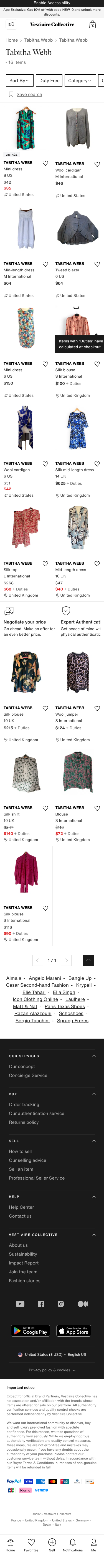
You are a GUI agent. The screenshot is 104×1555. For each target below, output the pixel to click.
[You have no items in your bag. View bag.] (93, 24)
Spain (47, 1525)
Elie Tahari (33, 992)
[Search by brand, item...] (11, 24)
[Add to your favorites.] (45, 163)
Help (14, 1197)
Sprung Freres (72, 1020)
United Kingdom (36, 1520)
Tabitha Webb (38, 40)
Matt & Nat (25, 1006)
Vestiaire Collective (33, 1235)
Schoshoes (71, 1013)
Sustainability (23, 1254)
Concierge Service (28, 1075)
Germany (82, 1520)
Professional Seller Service (37, 1178)
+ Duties (73, 383)
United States (62, 1520)
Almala (13, 978)
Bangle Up (80, 978)
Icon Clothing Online (35, 999)
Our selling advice (27, 1160)
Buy (13, 1094)
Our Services (24, 1056)
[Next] (66, 960)
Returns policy (24, 1122)
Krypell (84, 985)
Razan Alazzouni (33, 1013)
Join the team (23, 1271)
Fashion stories (24, 1280)
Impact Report (24, 1262)
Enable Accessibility (52, 3)
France (16, 1520)
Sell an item (21, 1169)
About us (18, 1245)
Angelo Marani (45, 978)
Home (12, 40)
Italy (58, 1525)
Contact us (20, 1216)
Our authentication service (36, 1113)
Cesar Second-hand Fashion (37, 985)
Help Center (21, 1207)
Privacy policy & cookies (49, 1370)
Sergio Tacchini (33, 1020)
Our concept (22, 1066)
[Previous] (37, 960)
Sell (14, 1141)
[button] (93, 24)
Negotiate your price (25, 622)
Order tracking (24, 1104)
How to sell (20, 1151)
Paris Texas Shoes (65, 1006)
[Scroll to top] (88, 960)
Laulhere (75, 999)
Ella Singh (64, 992)
